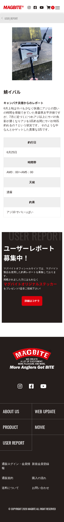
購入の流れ (39, 478)
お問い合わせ (40, 487)
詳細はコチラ (32, 300)
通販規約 (7, 478)
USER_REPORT (11, 18)
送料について (10, 487)
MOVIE (40, 427)
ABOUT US (11, 411)
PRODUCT (10, 427)
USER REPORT (13, 442)
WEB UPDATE (45, 411)
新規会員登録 (40, 463)
